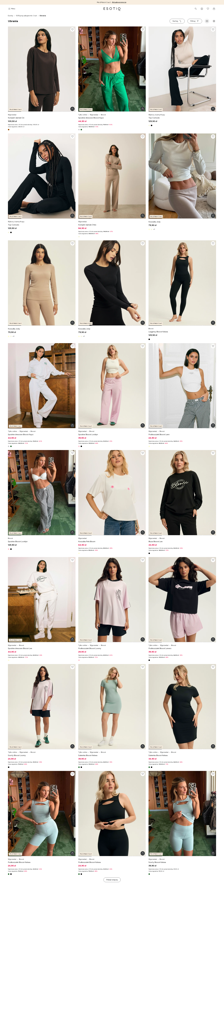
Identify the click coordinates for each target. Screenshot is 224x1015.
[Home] (112, 9)
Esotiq (10, 16)
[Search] (196, 9)
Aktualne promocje (119, 2)
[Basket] (214, 9)
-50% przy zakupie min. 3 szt (26, 16)
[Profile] (202, 9)
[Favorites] (208, 9)
